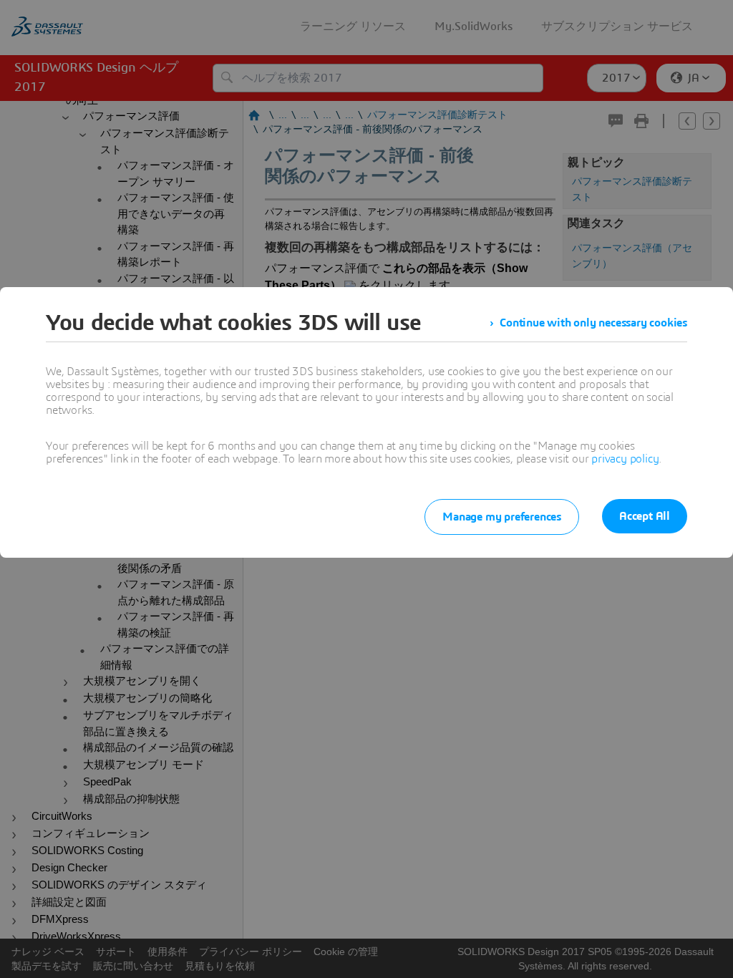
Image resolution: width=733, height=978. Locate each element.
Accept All (644, 516)
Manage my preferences (501, 517)
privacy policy (625, 459)
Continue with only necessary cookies (593, 323)
